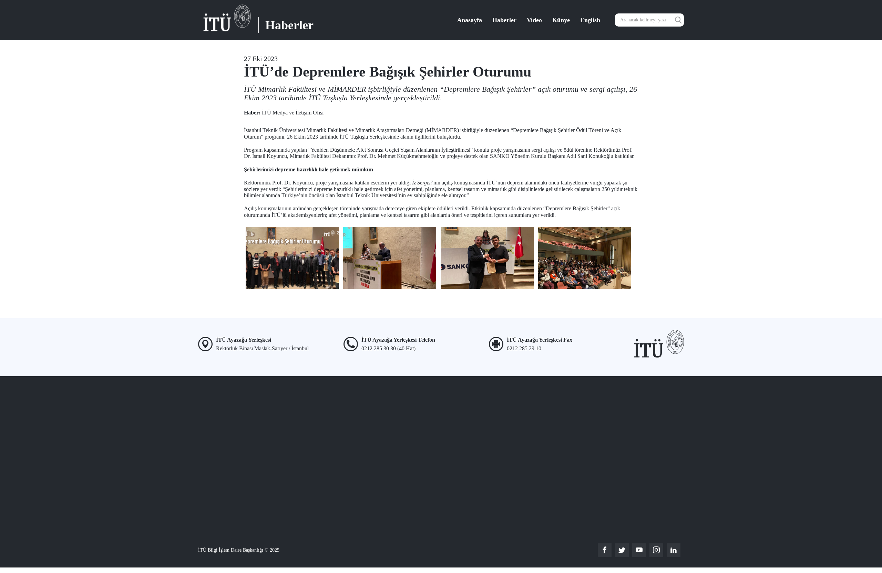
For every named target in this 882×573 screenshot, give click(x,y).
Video (534, 20)
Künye (561, 20)
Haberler (504, 20)
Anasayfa (469, 20)
